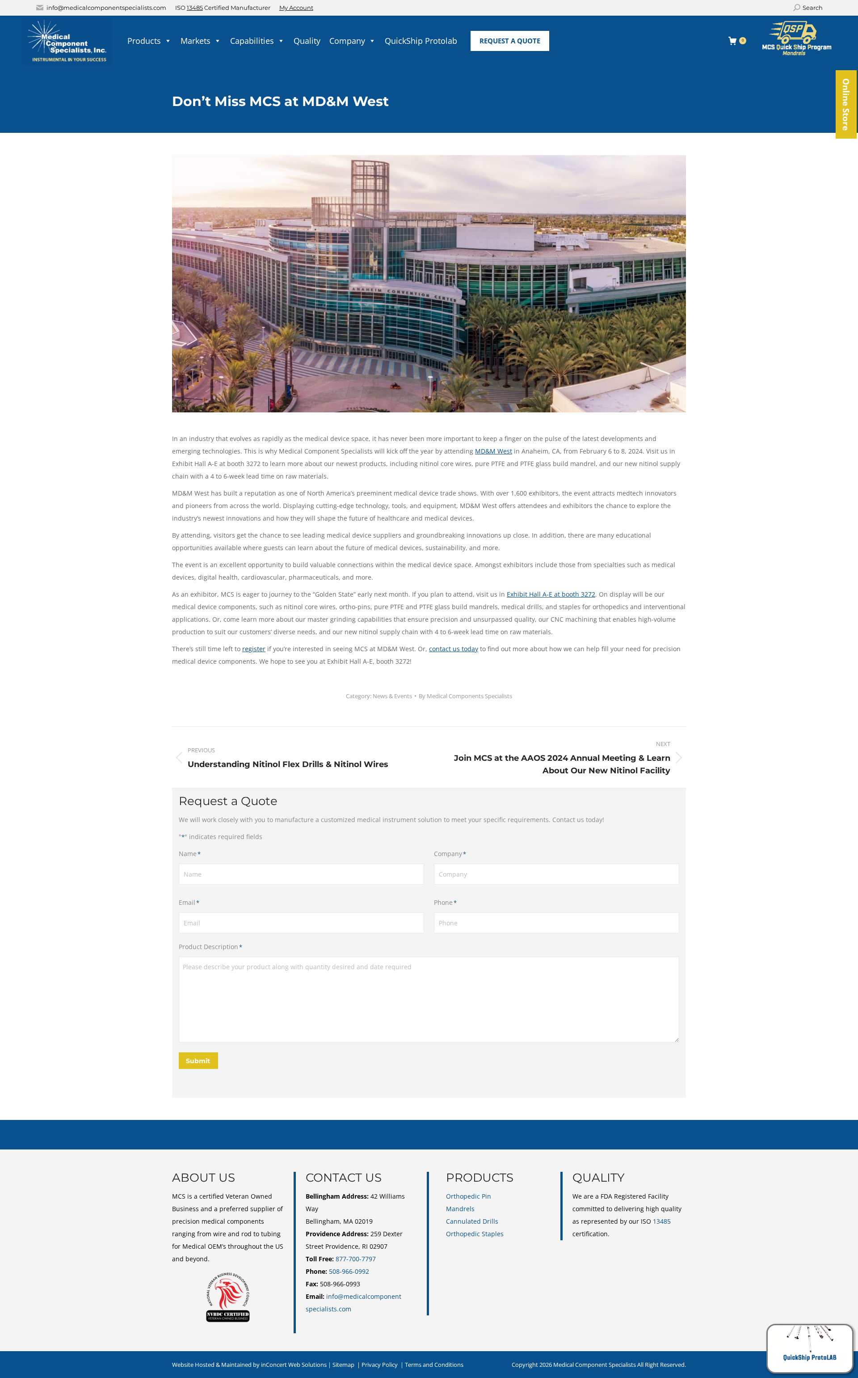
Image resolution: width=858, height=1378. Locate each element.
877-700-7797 (356, 1259)
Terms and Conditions (434, 1365)
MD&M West (493, 451)
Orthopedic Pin (468, 1196)
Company (347, 40)
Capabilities (252, 40)
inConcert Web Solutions (294, 1365)
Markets (195, 40)
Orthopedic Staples (475, 1234)
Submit (198, 1061)
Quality (307, 40)
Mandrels (460, 1208)
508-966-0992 (349, 1271)
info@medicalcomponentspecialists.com (106, 7)
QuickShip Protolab (421, 40)
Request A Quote (509, 40)
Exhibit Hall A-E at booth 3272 (551, 594)
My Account (296, 7)
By (465, 696)
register (253, 648)
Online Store (846, 104)
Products (144, 40)
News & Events (392, 696)
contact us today (453, 648)
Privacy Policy (380, 1365)
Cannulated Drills (472, 1221)
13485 (195, 7)
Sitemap (343, 1365)
